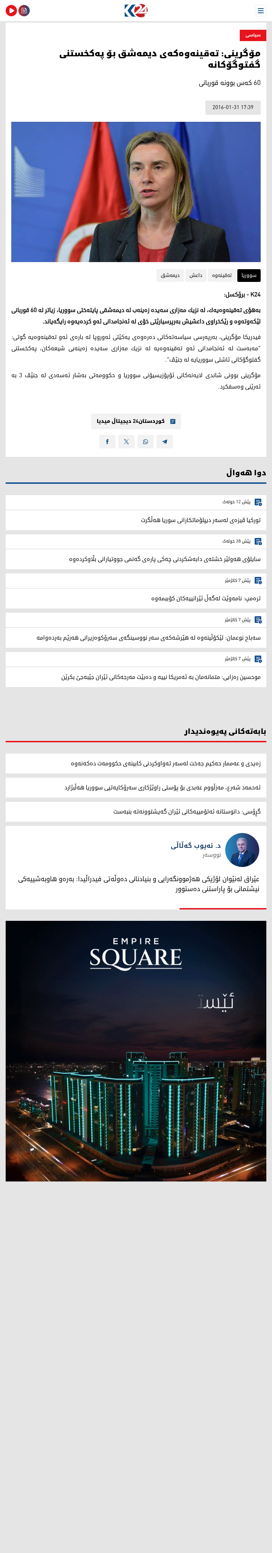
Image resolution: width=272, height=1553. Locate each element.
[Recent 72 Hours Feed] (24, 10)
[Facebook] (107, 441)
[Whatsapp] (145, 441)
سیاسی (253, 35)
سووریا (249, 275)
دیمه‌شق (170, 275)
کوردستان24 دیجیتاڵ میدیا (131, 421)
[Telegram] (165, 441)
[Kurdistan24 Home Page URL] (136, 10)
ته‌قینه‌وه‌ (222, 275)
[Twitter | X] (126, 441)
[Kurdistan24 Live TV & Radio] (11, 10)
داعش (195, 275)
